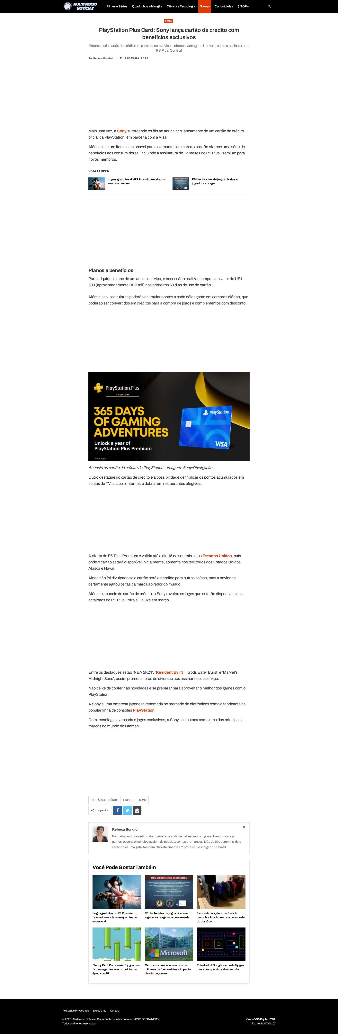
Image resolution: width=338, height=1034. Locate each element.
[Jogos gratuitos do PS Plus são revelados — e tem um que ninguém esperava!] (96, 183)
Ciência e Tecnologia (181, 6)
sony (143, 800)
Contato (115, 1010)
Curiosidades (224, 6)
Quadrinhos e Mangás (147, 6)
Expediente (99, 1010)
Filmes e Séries (116, 6)
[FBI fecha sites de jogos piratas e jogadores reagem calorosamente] (181, 183)
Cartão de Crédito (104, 800)
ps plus (128, 800)
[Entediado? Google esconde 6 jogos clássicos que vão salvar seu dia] (221, 944)
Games (205, 6)
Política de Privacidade (75, 1010)
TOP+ (244, 6)
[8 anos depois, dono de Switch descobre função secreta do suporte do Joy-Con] (221, 892)
